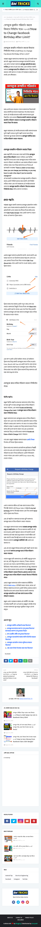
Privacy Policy (29, 917)
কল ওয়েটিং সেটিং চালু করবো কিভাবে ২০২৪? (22, 846)
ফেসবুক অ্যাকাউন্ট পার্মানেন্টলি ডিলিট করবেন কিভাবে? (20, 638)
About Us (10, 917)
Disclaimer (20, 920)
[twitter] (14, 821)
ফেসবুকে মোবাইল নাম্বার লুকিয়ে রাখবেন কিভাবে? (18, 643)
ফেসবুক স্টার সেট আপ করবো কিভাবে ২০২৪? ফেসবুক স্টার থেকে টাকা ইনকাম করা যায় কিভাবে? (24, 727)
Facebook (9, 17)
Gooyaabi (35, 923)
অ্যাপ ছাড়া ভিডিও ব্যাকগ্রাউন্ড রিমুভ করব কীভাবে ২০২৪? (24, 857)
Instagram (17, 879)
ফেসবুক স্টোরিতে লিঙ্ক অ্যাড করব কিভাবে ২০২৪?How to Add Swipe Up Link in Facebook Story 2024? (25, 715)
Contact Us (19, 917)
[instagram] (20, 821)
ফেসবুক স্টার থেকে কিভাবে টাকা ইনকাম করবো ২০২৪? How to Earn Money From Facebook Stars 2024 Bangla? (24, 739)
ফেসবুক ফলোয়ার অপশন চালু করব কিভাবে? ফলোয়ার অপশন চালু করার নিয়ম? (19, 629)
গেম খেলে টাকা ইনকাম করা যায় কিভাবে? (20, 648)
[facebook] (7, 821)
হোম (5, 17)
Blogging (18, 923)
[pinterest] (34, 821)
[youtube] (27, 821)
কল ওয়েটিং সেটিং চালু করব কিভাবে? (18, 634)
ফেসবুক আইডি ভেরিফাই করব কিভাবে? (19, 625)
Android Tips (9, 875)
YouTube (24, 879)
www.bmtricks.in (10, 41)
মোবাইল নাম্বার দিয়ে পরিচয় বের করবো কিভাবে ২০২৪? (23, 837)
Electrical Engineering (21, 875)
